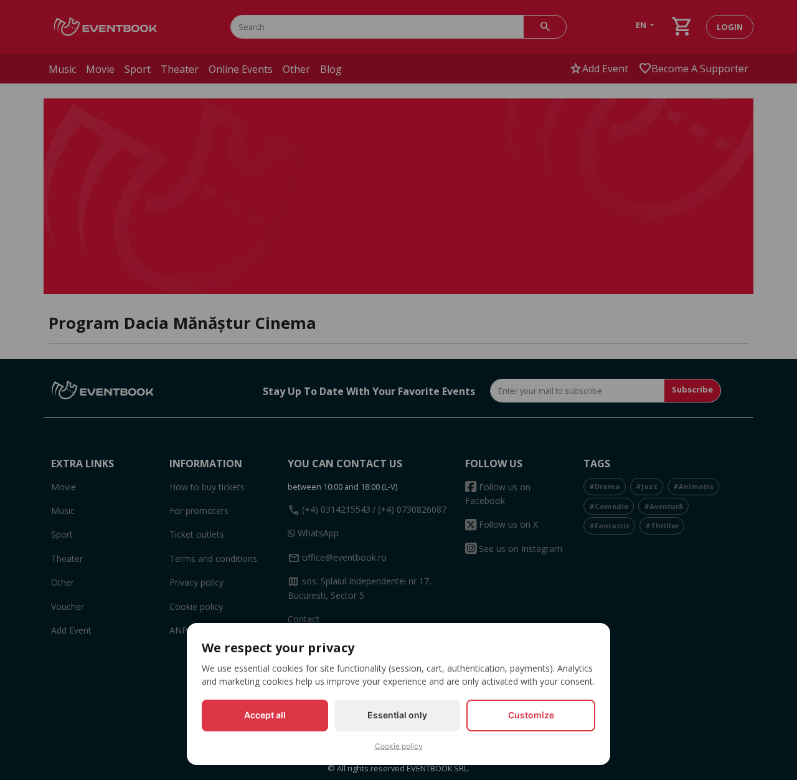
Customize (531, 715)
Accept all (265, 715)
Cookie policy (399, 746)
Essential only (397, 715)
